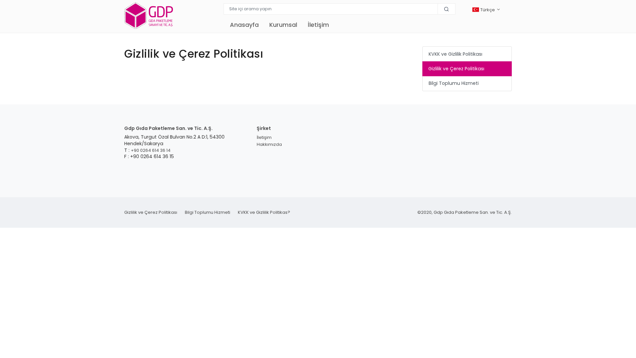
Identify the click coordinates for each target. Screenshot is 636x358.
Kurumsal (283, 25)
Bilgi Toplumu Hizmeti (454, 83)
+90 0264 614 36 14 (151, 150)
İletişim (318, 25)
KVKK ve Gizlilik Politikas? (264, 212)
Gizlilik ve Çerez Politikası (456, 68)
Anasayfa (244, 25)
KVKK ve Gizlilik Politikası (455, 54)
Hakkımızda (269, 144)
